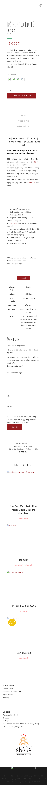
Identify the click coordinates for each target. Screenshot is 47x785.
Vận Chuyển (8, 695)
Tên (9, 396)
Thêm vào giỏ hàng (22, 96)
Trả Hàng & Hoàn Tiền (12, 692)
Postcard (12, 75)
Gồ (35, 162)
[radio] (10, 79)
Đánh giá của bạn (15, 366)
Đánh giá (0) (23, 126)
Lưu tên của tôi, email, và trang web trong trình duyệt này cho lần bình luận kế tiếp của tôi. (21, 420)
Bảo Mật (6, 697)
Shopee (6, 718)
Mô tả (24, 116)
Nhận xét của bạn (15, 373)
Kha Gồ (32, 183)
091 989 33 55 (18, 724)
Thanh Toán (8, 689)
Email (10, 406)
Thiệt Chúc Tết (32, 449)
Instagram (7, 721)
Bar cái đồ (28, 446)
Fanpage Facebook (10, 715)
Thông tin (23, 121)
